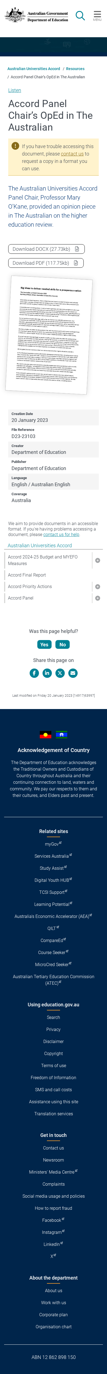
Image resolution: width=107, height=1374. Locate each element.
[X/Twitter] (60, 673)
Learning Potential (51, 904)
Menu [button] (97, 19)
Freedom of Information (53, 1077)
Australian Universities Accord (33, 69)
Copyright (53, 1053)
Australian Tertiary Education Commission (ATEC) (53, 980)
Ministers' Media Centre (51, 1172)
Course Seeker (51, 952)
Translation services (53, 1113)
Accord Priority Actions (30, 586)
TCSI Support (51, 892)
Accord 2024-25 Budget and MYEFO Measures (43, 560)
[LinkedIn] (47, 673)
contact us (72, 154)
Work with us (53, 1302)
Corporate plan (53, 1314)
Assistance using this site (53, 1101)
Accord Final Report (27, 575)
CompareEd (52, 940)
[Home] (33, 14)
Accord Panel (20, 598)
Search (53, 1017)
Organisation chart (54, 1326)
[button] (97, 560)
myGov (52, 844)
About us (53, 1290)
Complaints (54, 1184)
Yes (44, 644)
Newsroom (53, 1160)
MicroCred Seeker (52, 964)
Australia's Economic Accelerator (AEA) (52, 916)
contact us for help (61, 534)
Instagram (52, 1232)
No (63, 644)
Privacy (53, 1029)
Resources (75, 69)
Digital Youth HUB (52, 880)
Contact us (53, 1148)
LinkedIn (52, 1244)
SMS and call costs (53, 1089)
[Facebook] (34, 673)
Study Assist (52, 868)
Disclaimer (53, 1041)
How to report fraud (53, 1208)
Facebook (51, 1220)
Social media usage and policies (53, 1196)
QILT (51, 928)
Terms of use (53, 1065)
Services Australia (52, 856)
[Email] (73, 673)
